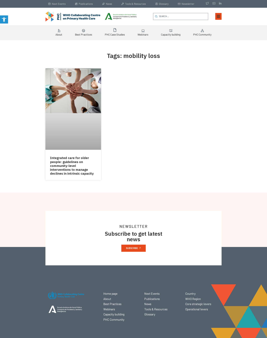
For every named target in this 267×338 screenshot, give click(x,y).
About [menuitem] (58, 34)
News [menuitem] (109, 3)
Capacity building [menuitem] (170, 34)
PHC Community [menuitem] (202, 34)
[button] (4, 19)
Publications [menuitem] (86, 3)
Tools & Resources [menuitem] (135, 3)
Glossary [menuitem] (164, 3)
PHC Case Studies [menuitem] (115, 34)
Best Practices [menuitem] (83, 34)
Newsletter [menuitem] (188, 3)
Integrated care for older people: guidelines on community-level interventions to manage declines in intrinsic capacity (72, 166)
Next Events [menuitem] (59, 3)
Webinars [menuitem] (143, 34)
